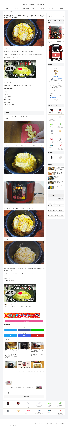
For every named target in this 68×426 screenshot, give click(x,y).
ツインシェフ (57, 423)
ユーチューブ (22, 304)
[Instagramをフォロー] (24, 335)
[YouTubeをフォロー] (37, 335)
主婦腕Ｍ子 (55, 76)
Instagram (32, 304)
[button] (63, 16)
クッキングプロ (7, 324)
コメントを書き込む (24, 396)
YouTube (51, 90)
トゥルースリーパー (56, 79)
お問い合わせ (62, 423)
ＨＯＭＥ (30, 423)
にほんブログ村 (52, 97)
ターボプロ (47, 423)
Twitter (27, 304)
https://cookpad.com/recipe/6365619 (11, 282)
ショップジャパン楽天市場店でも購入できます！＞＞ (24, 321)
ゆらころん (52, 423)
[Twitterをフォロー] (10, 335)
